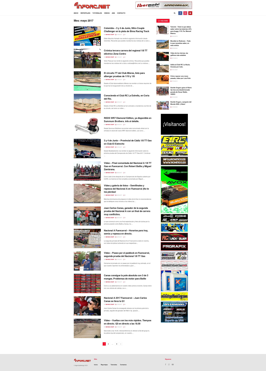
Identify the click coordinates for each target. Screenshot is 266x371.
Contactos (123, 365)
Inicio (76, 13)
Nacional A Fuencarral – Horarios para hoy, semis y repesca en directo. (126, 232)
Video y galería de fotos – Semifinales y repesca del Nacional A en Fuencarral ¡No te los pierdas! (126, 189)
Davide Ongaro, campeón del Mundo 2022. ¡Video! (180, 103)
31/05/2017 (119, 34)
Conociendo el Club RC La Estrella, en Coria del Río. (126, 97)
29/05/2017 (119, 172)
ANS (113, 13)
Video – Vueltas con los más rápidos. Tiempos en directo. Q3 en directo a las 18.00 (127, 322)
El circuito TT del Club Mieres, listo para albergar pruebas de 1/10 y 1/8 (124, 74)
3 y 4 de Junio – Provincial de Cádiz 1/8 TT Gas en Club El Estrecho (127, 142)
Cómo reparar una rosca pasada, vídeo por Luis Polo (180, 77)
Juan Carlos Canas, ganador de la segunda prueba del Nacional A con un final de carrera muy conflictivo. (127, 211)
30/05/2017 (119, 102)
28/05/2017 (119, 217)
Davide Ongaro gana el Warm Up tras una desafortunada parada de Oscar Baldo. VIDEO (181, 90)
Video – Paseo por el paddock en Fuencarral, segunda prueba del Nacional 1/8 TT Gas (127, 254)
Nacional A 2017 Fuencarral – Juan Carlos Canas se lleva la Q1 (125, 299)
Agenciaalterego (79, 365)
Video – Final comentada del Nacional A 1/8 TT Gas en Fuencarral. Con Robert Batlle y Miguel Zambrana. (127, 166)
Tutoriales (97, 13)
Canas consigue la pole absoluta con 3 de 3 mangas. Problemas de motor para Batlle (126, 277)
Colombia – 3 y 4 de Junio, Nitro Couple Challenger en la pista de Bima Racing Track (126, 29)
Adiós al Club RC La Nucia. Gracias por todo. (180, 65)
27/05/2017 (119, 259)
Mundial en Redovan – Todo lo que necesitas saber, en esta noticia (180, 43)
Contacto (121, 13)
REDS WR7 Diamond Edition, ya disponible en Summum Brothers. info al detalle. (127, 119)
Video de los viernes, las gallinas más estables (179, 54)
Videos (107, 13)
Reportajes (85, 13)
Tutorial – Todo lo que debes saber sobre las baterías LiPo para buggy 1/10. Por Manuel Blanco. (180, 30)
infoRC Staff (110, 34)
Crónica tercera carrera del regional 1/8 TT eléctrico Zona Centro (125, 52)
